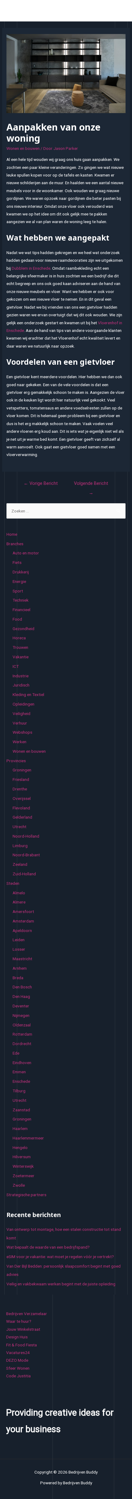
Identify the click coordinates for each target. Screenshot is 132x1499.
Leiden (19, 939)
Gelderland (22, 817)
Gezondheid (23, 628)
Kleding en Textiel (28, 694)
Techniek (21, 600)
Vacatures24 (18, 1352)
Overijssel (22, 798)
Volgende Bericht (91, 485)
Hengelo (20, 1147)
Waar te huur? (18, 1321)
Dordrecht (22, 1043)
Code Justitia (18, 1375)
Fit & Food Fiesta (21, 1344)
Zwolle (19, 1185)
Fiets (17, 562)
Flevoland (21, 807)
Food (17, 619)
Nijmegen (21, 1015)
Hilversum (22, 1156)
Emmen (19, 1071)
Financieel (21, 609)
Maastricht (22, 958)
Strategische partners (26, 1194)
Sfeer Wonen (17, 1368)
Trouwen (20, 647)
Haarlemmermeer (28, 1138)
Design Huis (17, 1336)
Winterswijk (23, 1166)
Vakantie (21, 656)
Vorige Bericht (41, 483)
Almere (19, 902)
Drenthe (20, 788)
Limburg (20, 845)
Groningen (22, 769)
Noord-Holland (26, 836)
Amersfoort (23, 911)
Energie (19, 581)
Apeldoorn (22, 930)
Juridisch (21, 685)
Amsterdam (23, 921)
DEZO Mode (17, 1360)
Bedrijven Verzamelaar (26, 1313)
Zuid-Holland (24, 873)
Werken (19, 741)
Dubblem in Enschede (31, 268)
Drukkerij (21, 571)
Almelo (19, 892)
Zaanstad (21, 1109)
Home (11, 534)
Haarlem (20, 1128)
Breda (18, 977)
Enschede (21, 1081)
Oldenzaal (22, 1024)
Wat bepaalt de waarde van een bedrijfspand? (48, 1247)
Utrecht (19, 826)
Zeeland (20, 864)
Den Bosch (22, 986)
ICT (16, 666)
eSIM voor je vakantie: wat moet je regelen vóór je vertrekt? (60, 1256)
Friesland (21, 779)
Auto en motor (26, 552)
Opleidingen (23, 704)
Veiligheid (21, 713)
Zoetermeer (23, 1175)
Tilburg (19, 1090)
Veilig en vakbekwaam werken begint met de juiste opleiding (60, 1283)
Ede (16, 1053)
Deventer (21, 1005)
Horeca (19, 637)
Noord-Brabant (26, 854)
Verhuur (20, 723)
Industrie (21, 675)
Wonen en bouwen (23, 148)
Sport (18, 590)
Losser (19, 949)
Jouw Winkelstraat (23, 1329)
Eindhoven (22, 1062)
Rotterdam (22, 1034)
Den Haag (21, 996)
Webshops (22, 732)
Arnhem (20, 968)
